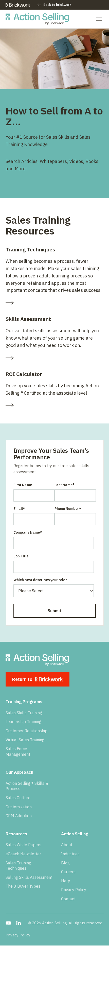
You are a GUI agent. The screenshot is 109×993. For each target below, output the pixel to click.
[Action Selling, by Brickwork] (37, 19)
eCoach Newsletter (23, 853)
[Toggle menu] (99, 19)
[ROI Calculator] (55, 405)
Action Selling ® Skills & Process (27, 786)
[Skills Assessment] (55, 358)
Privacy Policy (73, 889)
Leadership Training (23, 721)
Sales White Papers (23, 844)
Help (65, 880)
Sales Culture (18, 797)
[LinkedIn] (18, 923)
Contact (68, 898)
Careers (68, 871)
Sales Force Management (18, 751)
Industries (70, 853)
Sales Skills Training (24, 712)
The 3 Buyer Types (23, 886)
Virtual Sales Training (25, 739)
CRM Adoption (19, 815)
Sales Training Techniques (18, 865)
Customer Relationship (26, 730)
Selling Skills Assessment (29, 877)
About (66, 844)
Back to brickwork (57, 5)
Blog (65, 862)
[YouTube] (8, 923)
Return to (22, 679)
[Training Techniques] (55, 303)
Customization (19, 806)
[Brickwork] (18, 5)
